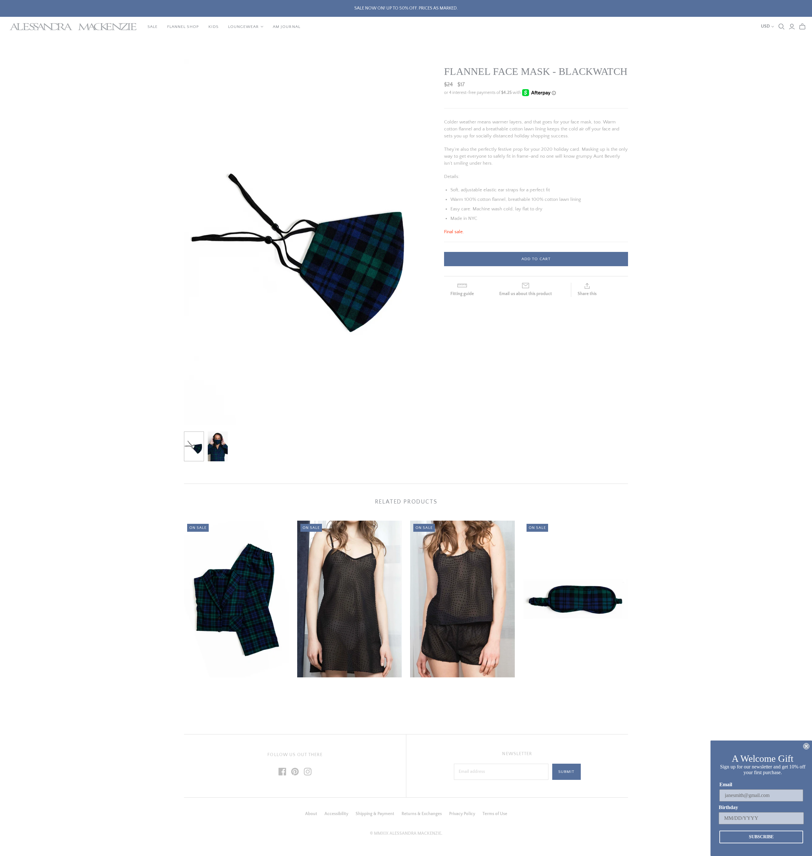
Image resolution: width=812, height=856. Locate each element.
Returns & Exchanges (422, 813)
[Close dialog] (806, 746)
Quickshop (209, 689)
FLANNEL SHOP (183, 26)
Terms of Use (494, 813)
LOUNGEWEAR (243, 26)
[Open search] (781, 26)
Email (725, 784)
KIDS (213, 26)
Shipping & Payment (375, 813)
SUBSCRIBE (761, 836)
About (311, 813)
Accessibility (336, 813)
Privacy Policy (462, 813)
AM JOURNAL (286, 26)
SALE (152, 26)
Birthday (728, 807)
